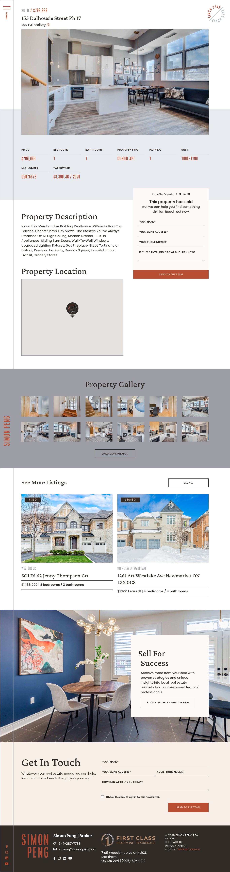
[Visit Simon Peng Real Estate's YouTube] (7, 864)
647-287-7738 (69, 844)
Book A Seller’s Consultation (168, 703)
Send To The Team (171, 275)
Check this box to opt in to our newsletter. (133, 797)
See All (188, 483)
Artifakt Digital (189, 850)
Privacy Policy (176, 846)
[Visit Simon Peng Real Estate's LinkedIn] (7, 858)
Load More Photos (115, 454)
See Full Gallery (34, 25)
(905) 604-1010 (133, 861)
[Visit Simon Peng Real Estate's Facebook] (7, 847)
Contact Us (174, 842)
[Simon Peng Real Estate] (6, 419)
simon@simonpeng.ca (77, 849)
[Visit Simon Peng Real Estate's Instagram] (7, 853)
